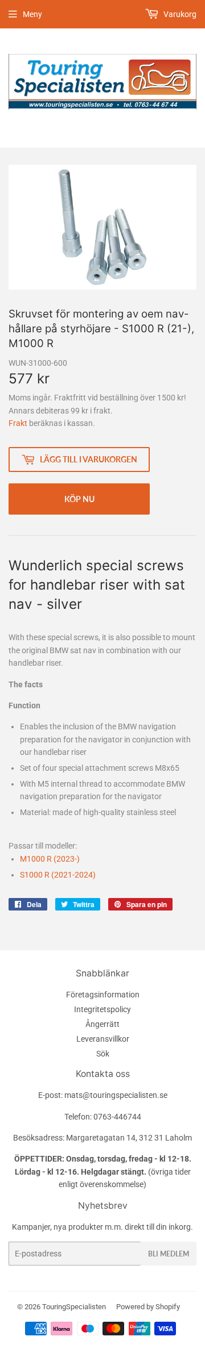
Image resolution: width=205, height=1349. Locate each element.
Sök (102, 1053)
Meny (32, 14)
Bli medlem (168, 1254)
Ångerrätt (102, 1024)
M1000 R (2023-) (50, 858)
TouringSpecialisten (74, 1306)
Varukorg (179, 14)
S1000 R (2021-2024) (58, 874)
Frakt (18, 423)
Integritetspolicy (102, 1009)
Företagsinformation (103, 994)
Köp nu (79, 499)
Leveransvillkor (102, 1038)
